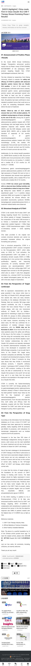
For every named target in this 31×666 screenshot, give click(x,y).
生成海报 (5, 578)
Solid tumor (6, 568)
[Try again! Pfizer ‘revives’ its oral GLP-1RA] (8, 605)
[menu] (28, 2)
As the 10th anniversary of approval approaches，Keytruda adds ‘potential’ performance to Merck (22, 643)
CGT (15, 565)
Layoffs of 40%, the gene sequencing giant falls (22, 611)
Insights (14, 20)
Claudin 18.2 (19, 71)
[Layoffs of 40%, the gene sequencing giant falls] (23, 605)
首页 (2, 6)
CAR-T (28, 69)
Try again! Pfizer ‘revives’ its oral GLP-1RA (8, 611)
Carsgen (3, 64)
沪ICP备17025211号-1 (16, 656)
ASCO (14, 51)
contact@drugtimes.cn (8, 659)
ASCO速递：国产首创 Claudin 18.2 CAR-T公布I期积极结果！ (15, 538)
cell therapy (6, 565)
